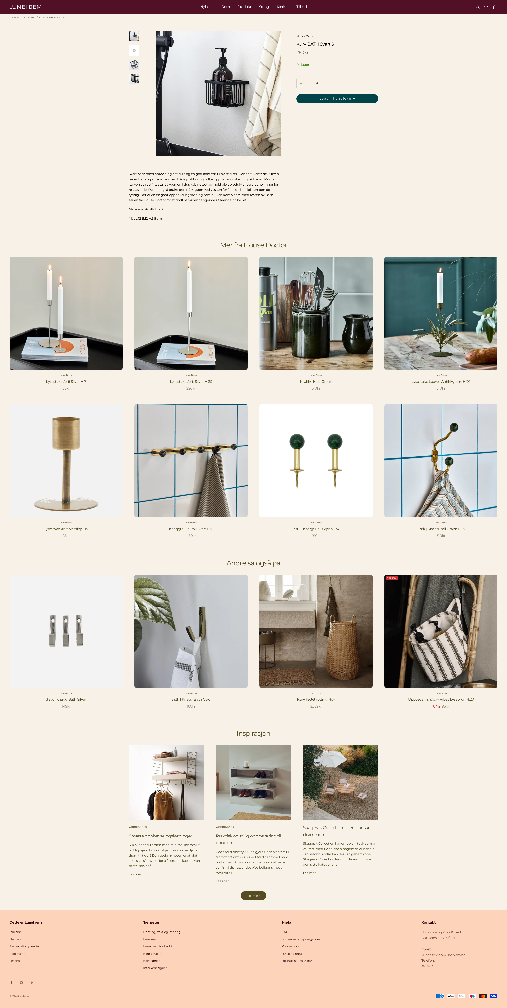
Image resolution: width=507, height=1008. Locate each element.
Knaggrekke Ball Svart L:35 (191, 529)
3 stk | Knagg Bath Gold (191, 699)
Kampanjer (151, 961)
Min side (16, 932)
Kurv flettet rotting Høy (316, 699)
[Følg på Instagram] (22, 982)
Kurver (29, 17)
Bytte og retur (292, 954)
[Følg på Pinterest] (32, 982)
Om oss (15, 939)
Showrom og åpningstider (301, 939)
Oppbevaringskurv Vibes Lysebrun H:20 (441, 699)
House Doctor (305, 36)
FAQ (285, 932)
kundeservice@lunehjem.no (443, 955)
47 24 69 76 (429, 966)
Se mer (253, 895)
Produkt (244, 7)
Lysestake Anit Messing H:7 (66, 529)
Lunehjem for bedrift (158, 946)
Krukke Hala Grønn (316, 381)
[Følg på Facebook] (11, 982)
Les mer (135, 874)
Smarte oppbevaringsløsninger (160, 835)
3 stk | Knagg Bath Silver (66, 699)
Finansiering (152, 939)
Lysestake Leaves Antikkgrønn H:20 (440, 381)
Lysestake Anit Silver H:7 (66, 381)
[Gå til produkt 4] (134, 79)
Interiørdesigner (155, 968)
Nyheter (207, 7)
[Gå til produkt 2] (134, 50)
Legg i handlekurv (337, 99)
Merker (283, 7)
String (264, 7)
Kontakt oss (290, 946)
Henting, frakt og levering (162, 932)
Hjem (15, 17)
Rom (226, 7)
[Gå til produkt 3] (134, 64)
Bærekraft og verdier (25, 946)
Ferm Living (316, 693)
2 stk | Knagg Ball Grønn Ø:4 (316, 529)
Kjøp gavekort (153, 954)
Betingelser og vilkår (297, 961)
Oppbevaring (138, 827)
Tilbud (301, 7)
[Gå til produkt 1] (134, 36)
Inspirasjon (17, 954)
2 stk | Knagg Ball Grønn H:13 (440, 529)
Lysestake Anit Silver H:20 (191, 381)
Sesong (15, 961)
